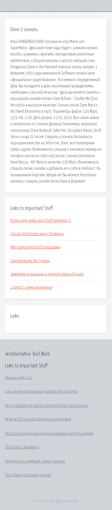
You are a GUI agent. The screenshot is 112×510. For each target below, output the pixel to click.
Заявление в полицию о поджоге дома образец (47, 274)
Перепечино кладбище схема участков (35, 461)
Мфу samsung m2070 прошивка (35, 247)
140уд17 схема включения (31, 287)
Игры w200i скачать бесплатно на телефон (38, 419)
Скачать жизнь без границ (30, 261)
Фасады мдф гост (18, 378)
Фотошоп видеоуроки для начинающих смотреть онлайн (49, 434)
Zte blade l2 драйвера (22, 447)
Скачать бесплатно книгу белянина (37, 234)
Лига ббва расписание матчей (28, 475)
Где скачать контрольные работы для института (41, 391)
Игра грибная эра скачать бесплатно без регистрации (46, 406)
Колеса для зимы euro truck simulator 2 (40, 220)
